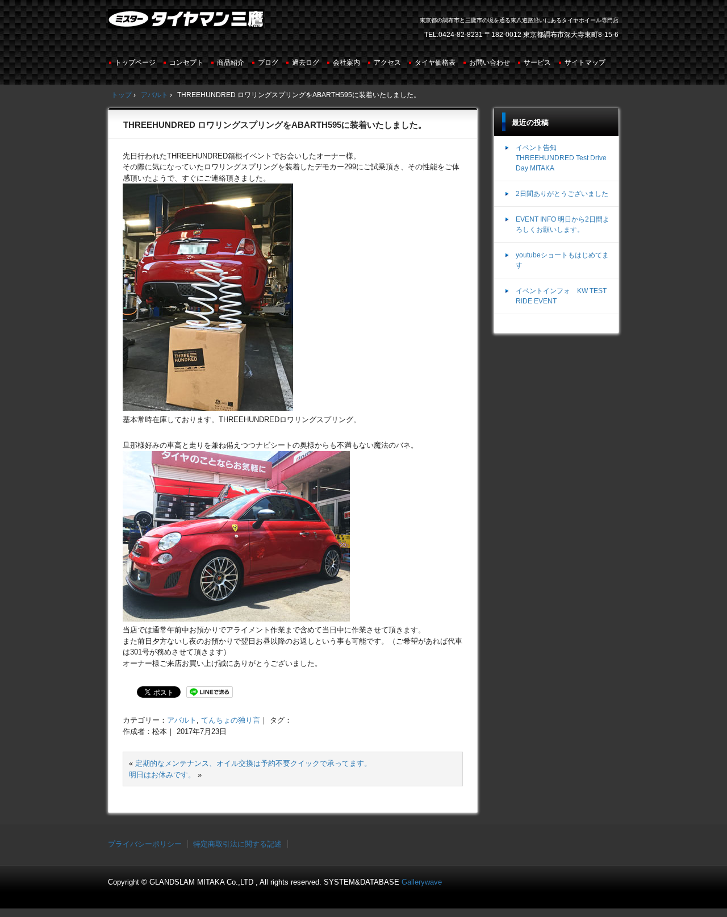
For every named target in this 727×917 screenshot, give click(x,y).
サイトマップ (585, 62)
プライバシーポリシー (145, 844)
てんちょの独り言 (230, 720)
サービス (537, 62)
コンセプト (186, 62)
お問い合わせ (489, 62)
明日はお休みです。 (162, 774)
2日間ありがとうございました (562, 194)
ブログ (268, 62)
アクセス (387, 62)
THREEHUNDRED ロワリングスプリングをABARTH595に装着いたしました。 (275, 125)
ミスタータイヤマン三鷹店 (187, 23)
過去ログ (305, 62)
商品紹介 (230, 62)
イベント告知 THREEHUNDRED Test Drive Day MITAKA (561, 158)
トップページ (135, 62)
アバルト (182, 720)
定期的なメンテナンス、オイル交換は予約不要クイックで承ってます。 (253, 763)
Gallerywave (422, 882)
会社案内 (346, 62)
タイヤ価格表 (435, 62)
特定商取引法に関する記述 (237, 844)
